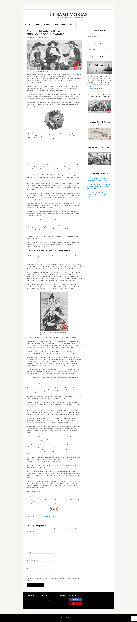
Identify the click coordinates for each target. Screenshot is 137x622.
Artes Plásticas (37, 515)
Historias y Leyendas (60, 598)
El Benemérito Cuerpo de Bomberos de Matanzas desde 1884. (99, 194)
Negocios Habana (45, 598)
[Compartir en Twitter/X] (53, 509)
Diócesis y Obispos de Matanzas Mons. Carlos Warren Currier (99, 186)
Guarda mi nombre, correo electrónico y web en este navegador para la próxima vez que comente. (53, 579)
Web (28, 568)
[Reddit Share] (57, 509)
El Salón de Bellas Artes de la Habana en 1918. (43, 504)
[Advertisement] (54, 152)
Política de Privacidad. (32, 598)
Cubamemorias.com (73, 618)
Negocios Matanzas (45, 602)
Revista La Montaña (54, 516)
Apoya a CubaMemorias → (95, 89)
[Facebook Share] (50, 509)
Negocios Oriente (45, 605)
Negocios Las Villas (45, 600)
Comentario (31, 535)
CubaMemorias (68, 14)
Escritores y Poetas (59, 600)
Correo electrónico (33, 560)
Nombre (30, 552)
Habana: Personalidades (42, 516)
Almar (90, 178)
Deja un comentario (44, 37)
